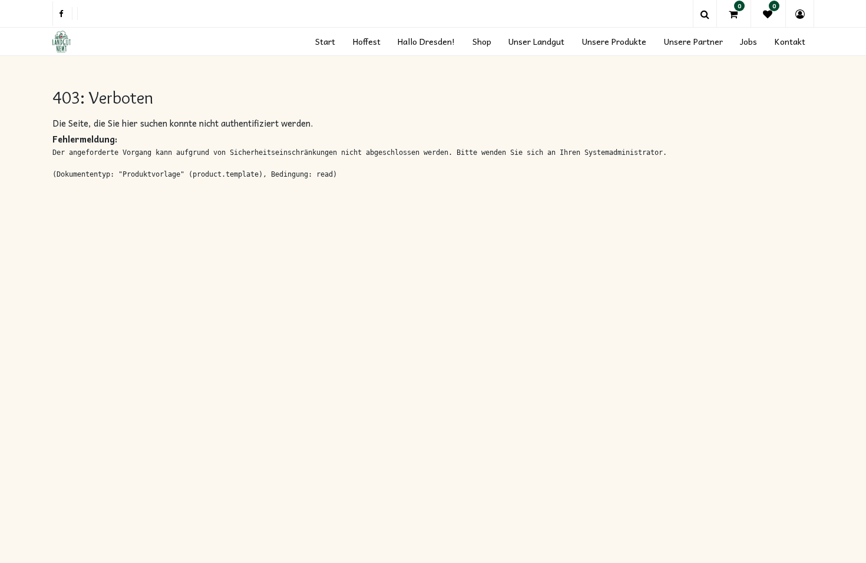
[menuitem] (325, 41)
